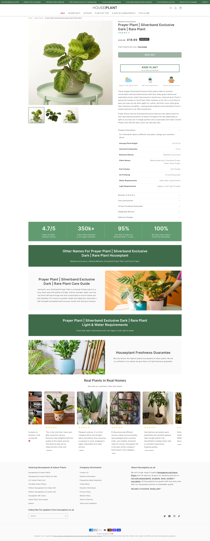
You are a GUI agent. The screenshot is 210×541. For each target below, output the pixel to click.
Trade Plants (84, 484)
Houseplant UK (106, 533)
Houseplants (74, 13)
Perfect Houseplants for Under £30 (42, 492)
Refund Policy (85, 496)
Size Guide (142, 47)
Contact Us (84, 472)
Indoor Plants (38, 18)
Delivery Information (87, 476)
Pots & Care (144, 13)
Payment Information (88, 488)
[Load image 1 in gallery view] (36, 115)
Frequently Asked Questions (91, 480)
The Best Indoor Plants (37, 484)
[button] (74, 13)
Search (31, 503)
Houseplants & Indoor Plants (39, 472)
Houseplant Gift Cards (37, 496)
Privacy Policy (85, 492)
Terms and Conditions (88, 503)
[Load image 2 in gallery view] (53, 115)
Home (30, 18)
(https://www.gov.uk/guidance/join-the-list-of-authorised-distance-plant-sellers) (77, 536)
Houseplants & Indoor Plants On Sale (42, 476)
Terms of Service (86, 499)
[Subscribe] (65, 516)
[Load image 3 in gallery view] (71, 115)
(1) (124, 33)
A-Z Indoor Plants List (36, 480)
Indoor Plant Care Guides (38, 499)
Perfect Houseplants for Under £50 (42, 488)
